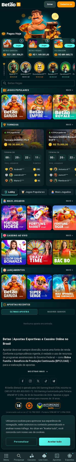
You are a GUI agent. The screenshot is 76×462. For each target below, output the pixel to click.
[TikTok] (46, 381)
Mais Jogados (63, 192)
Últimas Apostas (19, 312)
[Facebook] (22, 381)
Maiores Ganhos (56, 312)
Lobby (11, 192)
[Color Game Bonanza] (13, 252)
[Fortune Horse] (13, 217)
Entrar (50, 4)
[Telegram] (53, 381)
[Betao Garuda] (13, 107)
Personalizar (21, 441)
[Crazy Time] (39, 252)
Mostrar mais (36, 371)
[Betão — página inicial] (9, 4)
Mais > (69, 90)
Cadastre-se (66, 4)
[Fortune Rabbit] (39, 217)
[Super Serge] (39, 287)
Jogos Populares (35, 192)
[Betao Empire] (39, 107)
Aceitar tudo (55, 441)
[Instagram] (30, 381)
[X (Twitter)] (38, 381)
